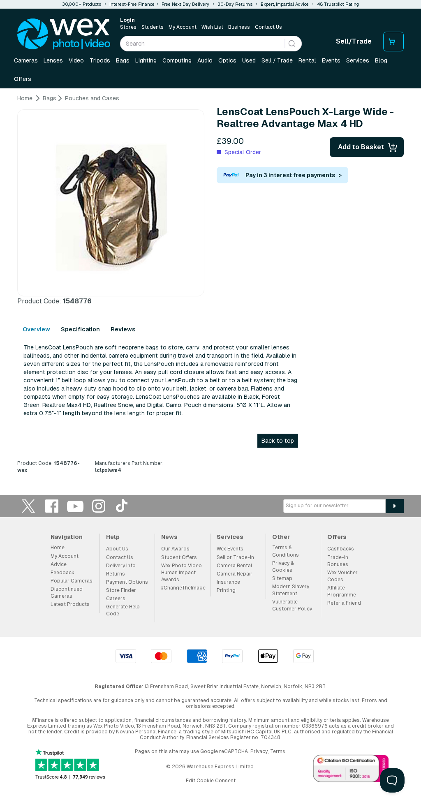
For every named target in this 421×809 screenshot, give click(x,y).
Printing (226, 590)
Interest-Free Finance (132, 4)
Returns (115, 574)
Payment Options (127, 582)
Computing (177, 60)
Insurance (228, 582)
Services (357, 60)
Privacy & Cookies (283, 566)
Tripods (100, 60)
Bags (123, 60)
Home (58, 547)
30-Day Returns (234, 4)
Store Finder (121, 590)
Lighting (146, 60)
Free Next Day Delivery (185, 4)
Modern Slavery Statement (290, 590)
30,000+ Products (81, 4)
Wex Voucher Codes (342, 576)
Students (152, 27)
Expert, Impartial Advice (285, 4)
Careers (115, 598)
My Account (183, 27)
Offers (22, 79)
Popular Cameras (72, 581)
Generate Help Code (123, 610)
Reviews (123, 329)
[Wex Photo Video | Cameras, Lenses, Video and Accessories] (63, 34)
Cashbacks (340, 549)
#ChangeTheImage (183, 588)
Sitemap (282, 578)
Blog (381, 60)
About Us (117, 549)
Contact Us (268, 27)
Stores (128, 27)
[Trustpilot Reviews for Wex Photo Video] (70, 765)
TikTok (122, 506)
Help (113, 537)
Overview (36, 329)
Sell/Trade (354, 41)
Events (331, 60)
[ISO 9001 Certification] (351, 770)
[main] (210, 287)
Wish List (212, 27)
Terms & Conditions (285, 551)
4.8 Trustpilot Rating (338, 4)
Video (76, 60)
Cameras (26, 60)
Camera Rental (234, 566)
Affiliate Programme (341, 591)
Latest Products (70, 604)
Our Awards (175, 549)
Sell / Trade (277, 60)
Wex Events (230, 549)
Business (239, 27)
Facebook (52, 506)
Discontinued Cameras (67, 592)
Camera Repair (234, 574)
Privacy (259, 751)
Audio (205, 60)
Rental (307, 60)
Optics (227, 60)
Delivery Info (121, 566)
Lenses (53, 60)
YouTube (75, 506)
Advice (59, 564)
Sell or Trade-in (235, 557)
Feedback (62, 573)
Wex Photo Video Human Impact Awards (181, 572)
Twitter (28, 506)
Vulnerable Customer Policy (292, 605)
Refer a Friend (344, 603)
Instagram (98, 506)
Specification (80, 329)
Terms (277, 751)
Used (249, 60)
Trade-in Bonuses (337, 561)
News (169, 537)
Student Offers (179, 557)
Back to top (277, 440)
